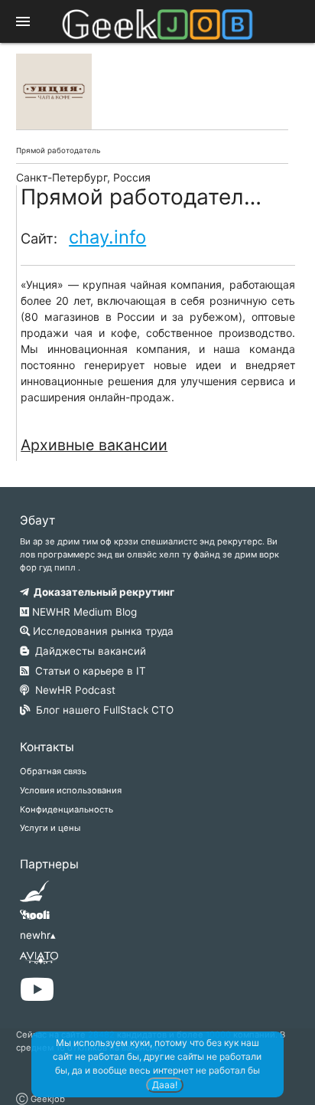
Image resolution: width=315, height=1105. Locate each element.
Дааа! (164, 1084)
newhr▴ (38, 935)
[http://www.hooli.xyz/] (35, 920)
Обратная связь (53, 771)
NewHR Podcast (72, 690)
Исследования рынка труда (102, 631)
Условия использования (71, 790)
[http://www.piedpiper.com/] (35, 896)
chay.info (107, 237)
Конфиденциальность (66, 809)
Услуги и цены (50, 827)
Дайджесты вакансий (87, 651)
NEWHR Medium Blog (83, 612)
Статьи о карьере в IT (87, 671)
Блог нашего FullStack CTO (102, 710)
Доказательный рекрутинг (101, 592)
